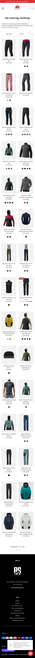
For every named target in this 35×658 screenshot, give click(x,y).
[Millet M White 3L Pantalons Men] (8, 491)
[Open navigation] (4, 8)
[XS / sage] (26, 373)
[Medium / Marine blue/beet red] (27, 339)
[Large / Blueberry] (22, 134)
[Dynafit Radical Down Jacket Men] (8, 184)
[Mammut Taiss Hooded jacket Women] (8, 521)
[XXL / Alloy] (11, 168)
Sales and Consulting (17, 608)
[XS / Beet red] (27, 66)
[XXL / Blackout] (12, 202)
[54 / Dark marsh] (10, 271)
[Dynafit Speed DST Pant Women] (8, 116)
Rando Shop (15, 654)
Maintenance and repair (17, 613)
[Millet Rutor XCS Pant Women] (8, 457)
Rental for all (17, 610)
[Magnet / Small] (29, 168)
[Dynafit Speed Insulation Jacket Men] (26, 150)
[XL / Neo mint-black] (8, 339)
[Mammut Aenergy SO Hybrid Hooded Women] (26, 521)
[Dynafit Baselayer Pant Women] (26, 48)
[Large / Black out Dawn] (29, 134)
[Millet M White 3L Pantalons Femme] (26, 423)
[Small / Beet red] (10, 237)
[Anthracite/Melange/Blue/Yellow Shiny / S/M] (9, 407)
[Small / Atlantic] (9, 168)
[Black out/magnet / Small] (22, 168)
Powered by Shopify (25, 654)
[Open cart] (33, 8)
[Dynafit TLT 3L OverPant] (26, 82)
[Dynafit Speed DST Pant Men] (26, 116)
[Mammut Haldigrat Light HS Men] (26, 491)
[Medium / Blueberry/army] (8, 202)
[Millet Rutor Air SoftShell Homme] (8, 423)
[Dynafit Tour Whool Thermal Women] (8, 218)
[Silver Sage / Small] (26, 539)
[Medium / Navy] (26, 237)
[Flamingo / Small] (25, 202)
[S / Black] (9, 475)
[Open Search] (30, 8)
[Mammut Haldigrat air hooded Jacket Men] (8, 320)
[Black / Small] (9, 305)
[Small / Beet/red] (6, 134)
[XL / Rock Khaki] (10, 202)
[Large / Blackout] (27, 134)
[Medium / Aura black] (10, 339)
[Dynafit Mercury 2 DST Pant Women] (8, 82)
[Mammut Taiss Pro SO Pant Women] (26, 252)
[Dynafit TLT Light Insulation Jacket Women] (26, 184)
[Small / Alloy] (8, 237)
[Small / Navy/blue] (25, 66)
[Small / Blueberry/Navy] (9, 134)
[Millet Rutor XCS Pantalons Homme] (26, 457)
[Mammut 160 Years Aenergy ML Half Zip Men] (26, 218)
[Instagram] (4, 647)
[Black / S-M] (9, 373)
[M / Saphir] (27, 441)
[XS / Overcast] (29, 339)
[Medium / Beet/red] (22, 339)
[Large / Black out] (10, 100)
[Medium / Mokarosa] (8, 100)
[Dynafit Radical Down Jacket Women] (26, 320)
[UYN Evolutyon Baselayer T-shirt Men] (8, 388)
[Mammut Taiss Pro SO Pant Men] (8, 252)
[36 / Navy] (25, 271)
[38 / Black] (27, 271)
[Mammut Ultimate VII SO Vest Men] (8, 286)
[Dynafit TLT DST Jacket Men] (8, 150)
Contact (17, 615)
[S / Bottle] (27, 475)
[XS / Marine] (9, 539)
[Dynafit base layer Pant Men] (8, 48)
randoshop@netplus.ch (17, 587)
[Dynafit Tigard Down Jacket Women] (26, 354)
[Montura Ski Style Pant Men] (26, 286)
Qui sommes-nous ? (17, 605)
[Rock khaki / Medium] (25, 168)
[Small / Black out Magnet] (25, 134)
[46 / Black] (8, 271)
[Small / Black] (11, 134)
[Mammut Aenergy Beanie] (8, 354)
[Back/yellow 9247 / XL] (27, 305)
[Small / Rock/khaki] (6, 168)
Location (17, 603)
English (4, 633)
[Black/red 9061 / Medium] (25, 305)
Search (17, 600)
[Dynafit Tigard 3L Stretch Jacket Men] (26, 388)
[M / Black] (25, 441)
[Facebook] (2, 647)
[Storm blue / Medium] (27, 168)
